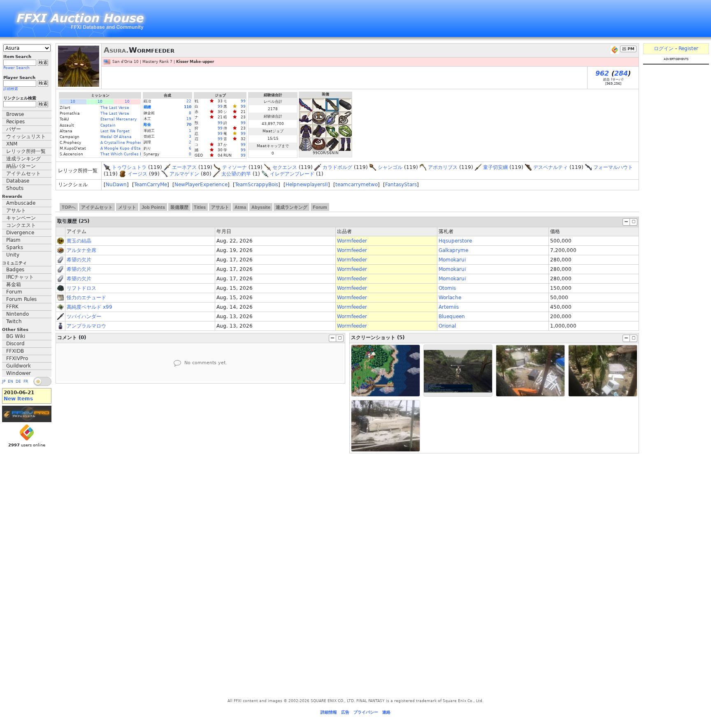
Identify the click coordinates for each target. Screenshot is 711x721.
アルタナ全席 (81, 250)
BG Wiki (15, 336)
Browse (15, 114)
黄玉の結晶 (79, 241)
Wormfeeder (352, 241)
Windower (18, 373)
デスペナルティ (550, 167)
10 (72, 101)
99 (243, 101)
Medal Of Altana (116, 137)
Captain (108, 125)
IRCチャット (20, 277)
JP (3, 381)
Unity (12, 255)
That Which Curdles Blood (125, 154)
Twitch (14, 321)
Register (688, 48)
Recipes (15, 122)
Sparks (14, 247)
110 (187, 107)
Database (17, 181)
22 (188, 101)
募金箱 (13, 284)
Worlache (450, 297)
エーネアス (184, 167)
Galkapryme (453, 250)
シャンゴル (390, 167)
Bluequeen (452, 316)
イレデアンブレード (292, 174)
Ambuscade (20, 203)
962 (602, 73)
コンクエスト (21, 225)
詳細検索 (10, 89)
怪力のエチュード (86, 297)
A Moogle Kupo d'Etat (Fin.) (126, 148)
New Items (18, 399)
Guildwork (18, 366)
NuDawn (116, 184)
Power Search (16, 68)
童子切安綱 (495, 167)
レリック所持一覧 (26, 151)
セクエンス (284, 167)
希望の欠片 (79, 260)
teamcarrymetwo (356, 184)
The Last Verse (114, 108)
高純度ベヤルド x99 (89, 307)
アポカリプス (443, 167)
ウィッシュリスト (26, 136)
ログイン (664, 48)
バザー (13, 129)
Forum (14, 292)
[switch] (42, 381)
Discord (15, 344)
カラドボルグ (337, 167)
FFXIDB (15, 351)
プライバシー (365, 712)
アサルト (16, 210)
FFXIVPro (17, 358)
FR (25, 381)
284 (621, 73)
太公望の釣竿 (236, 174)
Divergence (20, 233)
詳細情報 (329, 712)
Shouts (14, 188)
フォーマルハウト (613, 167)
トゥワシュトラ (129, 167)
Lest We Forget (115, 131)
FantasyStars (401, 184)
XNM (11, 144)
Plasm (13, 240)
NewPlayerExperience (201, 184)
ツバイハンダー (84, 316)
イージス (137, 174)
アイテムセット (23, 173)
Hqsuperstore (455, 241)
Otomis (447, 288)
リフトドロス (81, 288)
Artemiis (449, 307)
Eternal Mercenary (118, 119)
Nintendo (17, 314)
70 (188, 124)
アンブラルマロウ (86, 326)
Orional (447, 326)
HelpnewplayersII (307, 184)
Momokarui (452, 260)
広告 (345, 712)
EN (10, 381)
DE (18, 381)
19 (188, 119)
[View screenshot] (385, 370)
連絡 (386, 712)
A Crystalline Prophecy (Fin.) (127, 143)
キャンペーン (21, 218)
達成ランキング (23, 159)
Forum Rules (21, 299)
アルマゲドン (184, 174)
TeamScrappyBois (256, 184)
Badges (15, 270)
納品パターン (21, 166)
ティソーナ (234, 167)
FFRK (12, 307)
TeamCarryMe (150, 184)
